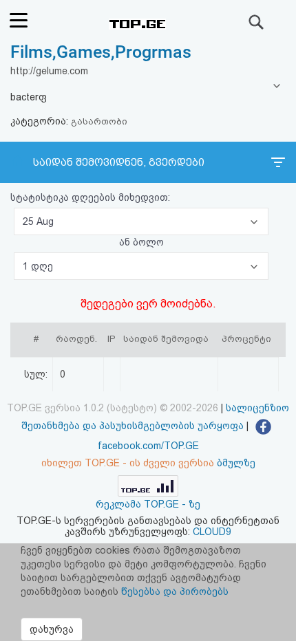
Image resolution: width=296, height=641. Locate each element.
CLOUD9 (212, 531)
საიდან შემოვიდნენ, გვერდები (118, 162)
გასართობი (99, 121)
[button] (141, 221)
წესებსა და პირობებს (175, 591)
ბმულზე (236, 462)
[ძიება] (257, 22)
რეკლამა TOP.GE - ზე (148, 504)
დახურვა (52, 629)
